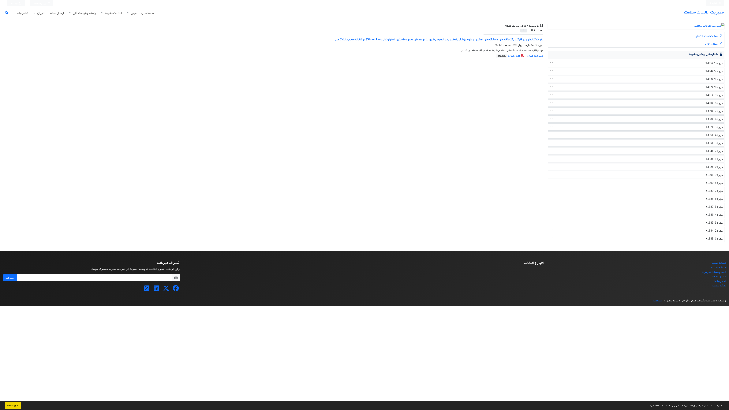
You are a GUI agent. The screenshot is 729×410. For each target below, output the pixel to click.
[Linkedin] (156, 289)
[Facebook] (175, 289)
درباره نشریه (718, 267)
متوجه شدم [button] (12, 405)
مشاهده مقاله (535, 55)
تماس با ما (22, 13)
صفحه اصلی (148, 13)
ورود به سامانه (40, 3)
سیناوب (657, 300)
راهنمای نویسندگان (84, 13)
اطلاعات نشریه (113, 13)
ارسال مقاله (57, 13)
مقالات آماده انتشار (707, 36)
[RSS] (146, 289)
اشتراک (10, 278)
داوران (41, 13)
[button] (645, 406)
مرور (133, 13)
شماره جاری (711, 44)
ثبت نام (14, 3)
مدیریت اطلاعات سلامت (704, 12)
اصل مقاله (509, 55)
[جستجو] (8, 13)
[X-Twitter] (166, 289)
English (714, 3)
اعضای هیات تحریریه (714, 272)
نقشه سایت (719, 285)
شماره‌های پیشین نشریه (703, 54)
